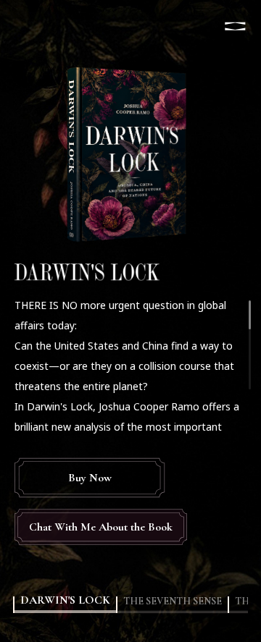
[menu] (234, 26)
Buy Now (90, 477)
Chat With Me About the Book (101, 527)
